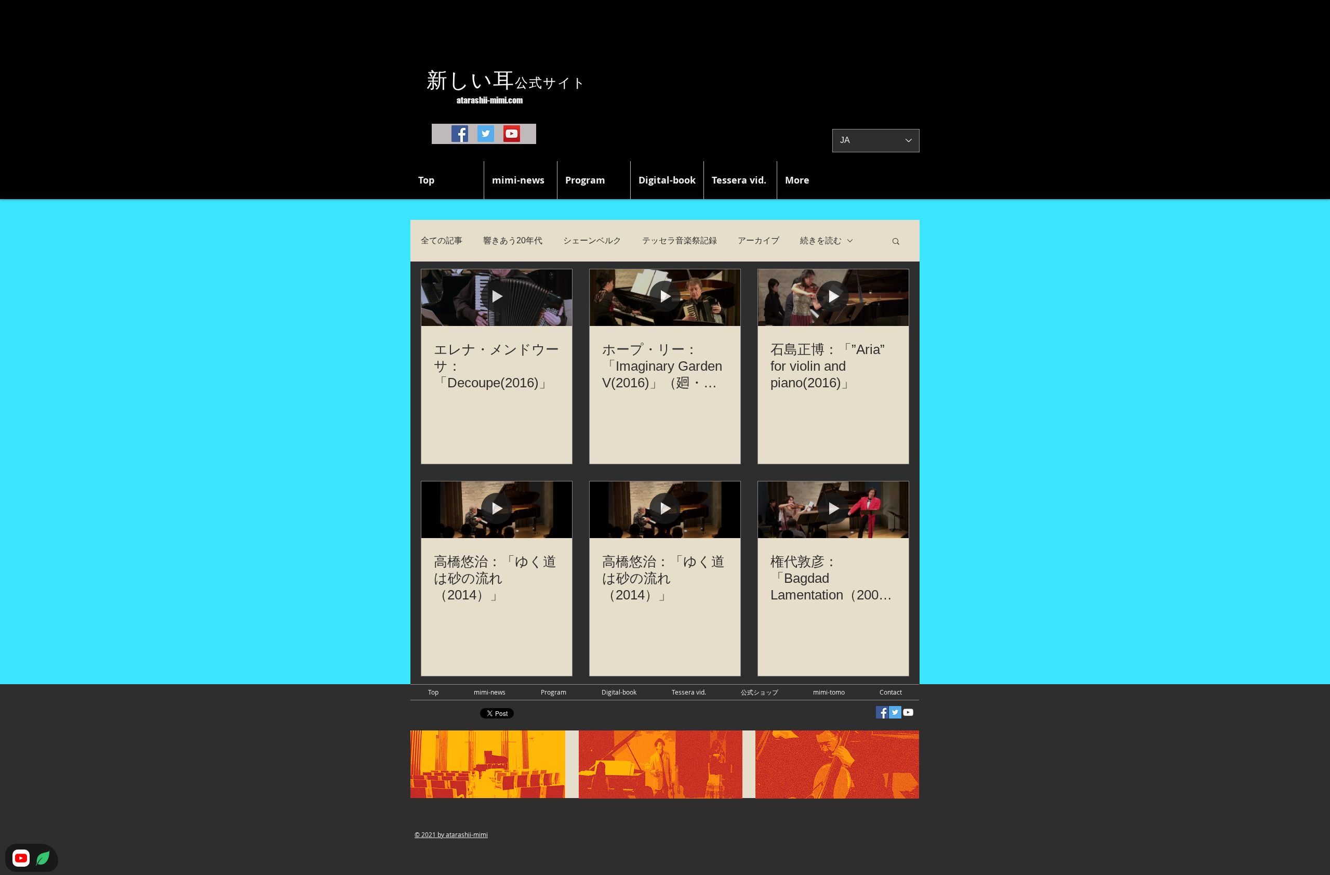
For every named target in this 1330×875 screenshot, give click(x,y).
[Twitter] (485, 133)
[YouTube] (511, 133)
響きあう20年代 (512, 240)
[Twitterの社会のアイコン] (895, 712)
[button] (896, 242)
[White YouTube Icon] (908, 712)
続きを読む (821, 240)
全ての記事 (441, 240)
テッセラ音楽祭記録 (679, 240)
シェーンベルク (592, 240)
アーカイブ (758, 240)
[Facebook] (459, 133)
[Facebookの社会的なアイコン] (882, 712)
